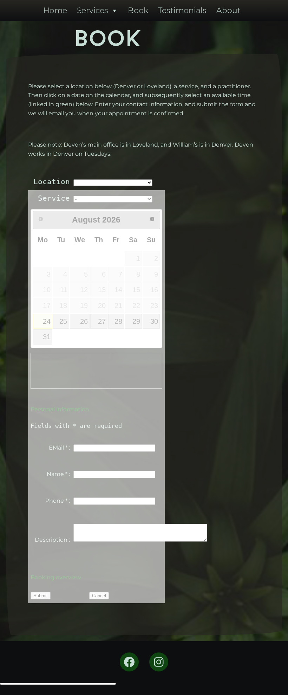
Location (51, 182)
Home (55, 10)
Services (92, 10)
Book (138, 10)
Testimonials (182, 10)
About (228, 10)
